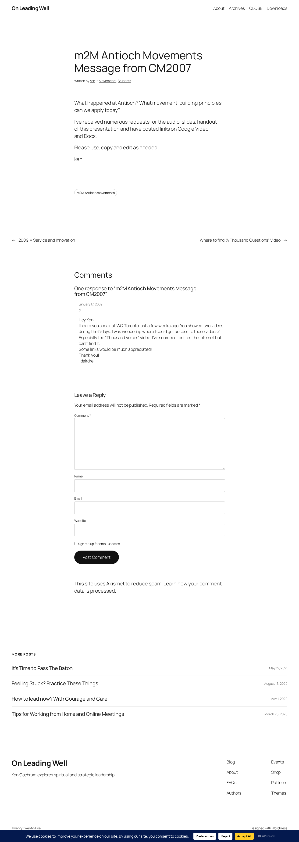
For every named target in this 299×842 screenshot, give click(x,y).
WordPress (279, 828)
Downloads (277, 8)
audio (173, 121)
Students (124, 81)
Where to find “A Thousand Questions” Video (240, 240)
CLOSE (255, 8)
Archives (237, 8)
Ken (92, 81)
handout (207, 121)
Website (80, 520)
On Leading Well (30, 8)
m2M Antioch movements (96, 192)
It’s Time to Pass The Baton (42, 668)
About (218, 8)
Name (78, 476)
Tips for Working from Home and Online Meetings (68, 714)
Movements (107, 81)
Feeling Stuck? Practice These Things (55, 683)
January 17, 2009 (91, 304)
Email (78, 498)
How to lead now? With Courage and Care (59, 699)
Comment (82, 415)
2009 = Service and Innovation (46, 240)
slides (188, 121)
